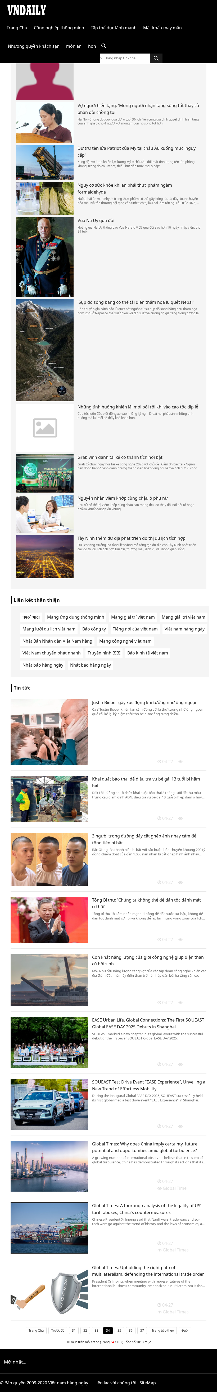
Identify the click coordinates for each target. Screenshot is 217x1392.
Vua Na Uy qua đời (96, 220)
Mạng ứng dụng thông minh (75, 617)
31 (74, 1330)
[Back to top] (210, 1385)
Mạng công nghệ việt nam (125, 641)
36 (131, 1330)
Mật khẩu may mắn (162, 28)
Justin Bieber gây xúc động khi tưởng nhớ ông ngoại (144, 702)
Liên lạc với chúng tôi (115, 1383)
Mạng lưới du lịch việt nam (48, 629)
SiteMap (147, 1383)
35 (119, 1330)
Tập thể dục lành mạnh (114, 28)
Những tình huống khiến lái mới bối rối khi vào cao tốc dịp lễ (138, 407)
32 (85, 1330)
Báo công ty (94, 629)
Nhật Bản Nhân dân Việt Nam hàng (57, 641)
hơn (92, 46)
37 (142, 1330)
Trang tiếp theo (163, 1330)
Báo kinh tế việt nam (147, 653)
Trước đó (57, 1330)
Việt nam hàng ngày (185, 629)
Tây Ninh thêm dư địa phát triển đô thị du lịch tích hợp (132, 538)
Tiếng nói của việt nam (135, 629)
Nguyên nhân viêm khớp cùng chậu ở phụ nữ (123, 498)
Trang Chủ (17, 28)
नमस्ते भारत (31, 617)
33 (96, 1330)
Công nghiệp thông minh (59, 28)
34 (108, 1330)
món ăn (74, 46)
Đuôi (185, 1330)
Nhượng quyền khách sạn (34, 46)
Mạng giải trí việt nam (133, 617)
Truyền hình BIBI (104, 653)
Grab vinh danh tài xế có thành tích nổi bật (120, 457)
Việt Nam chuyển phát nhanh (51, 653)
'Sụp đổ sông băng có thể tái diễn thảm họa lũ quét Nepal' (136, 302)
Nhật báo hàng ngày (42, 665)
